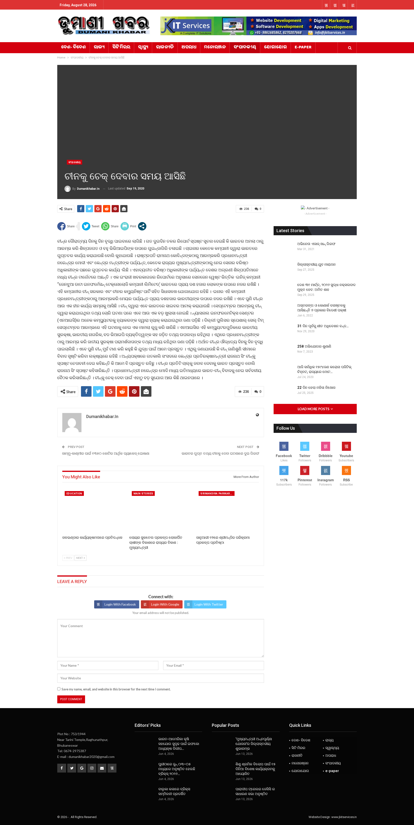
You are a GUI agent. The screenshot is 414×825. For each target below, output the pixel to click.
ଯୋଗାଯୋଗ (275, 47)
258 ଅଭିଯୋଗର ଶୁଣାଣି (314, 346)
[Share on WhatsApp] (110, 226)
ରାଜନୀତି (165, 47)
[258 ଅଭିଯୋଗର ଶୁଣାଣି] (284, 351)
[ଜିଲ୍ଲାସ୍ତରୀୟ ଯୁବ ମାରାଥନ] (284, 269)
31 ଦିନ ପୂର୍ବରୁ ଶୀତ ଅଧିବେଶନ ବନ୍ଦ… (323, 326)
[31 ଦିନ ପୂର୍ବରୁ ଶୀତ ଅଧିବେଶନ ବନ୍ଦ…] (284, 331)
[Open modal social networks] (142, 226)
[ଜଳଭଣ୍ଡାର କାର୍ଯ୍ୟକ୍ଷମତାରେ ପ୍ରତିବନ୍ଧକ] (93, 511)
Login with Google (165, 604)
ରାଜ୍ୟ (99, 47)
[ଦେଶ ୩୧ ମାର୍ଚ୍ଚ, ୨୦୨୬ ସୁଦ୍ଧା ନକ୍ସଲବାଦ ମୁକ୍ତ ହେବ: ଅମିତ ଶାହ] (284, 290)
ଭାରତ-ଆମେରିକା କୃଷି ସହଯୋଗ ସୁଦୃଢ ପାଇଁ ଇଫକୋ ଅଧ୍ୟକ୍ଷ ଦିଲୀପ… (178, 744)
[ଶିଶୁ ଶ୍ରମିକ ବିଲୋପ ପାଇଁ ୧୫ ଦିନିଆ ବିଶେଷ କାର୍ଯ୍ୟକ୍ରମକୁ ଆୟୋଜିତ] (222, 769)
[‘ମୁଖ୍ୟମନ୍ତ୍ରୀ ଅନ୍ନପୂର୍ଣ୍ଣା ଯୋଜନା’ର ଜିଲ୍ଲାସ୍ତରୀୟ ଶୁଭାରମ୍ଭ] (222, 744)
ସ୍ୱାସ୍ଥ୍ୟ (143, 47)
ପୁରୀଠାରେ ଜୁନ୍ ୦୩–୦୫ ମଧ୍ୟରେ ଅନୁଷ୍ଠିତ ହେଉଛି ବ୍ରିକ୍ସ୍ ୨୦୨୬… (176, 769)
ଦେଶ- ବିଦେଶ (73, 47)
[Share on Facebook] (66, 226)
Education (74, 493)
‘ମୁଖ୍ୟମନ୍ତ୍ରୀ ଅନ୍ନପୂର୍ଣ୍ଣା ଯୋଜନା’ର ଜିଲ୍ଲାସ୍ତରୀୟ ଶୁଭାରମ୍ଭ (254, 744)
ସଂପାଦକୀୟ (245, 47)
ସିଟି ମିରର (121, 47)
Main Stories (143, 493)
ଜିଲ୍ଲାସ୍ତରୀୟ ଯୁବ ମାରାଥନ (316, 264)
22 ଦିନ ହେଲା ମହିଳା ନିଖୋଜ (316, 387)
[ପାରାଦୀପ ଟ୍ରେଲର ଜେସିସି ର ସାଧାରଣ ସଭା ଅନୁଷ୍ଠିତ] (222, 794)
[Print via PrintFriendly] (128, 226)
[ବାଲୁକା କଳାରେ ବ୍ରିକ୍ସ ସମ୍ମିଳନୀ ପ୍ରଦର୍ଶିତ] (145, 794)
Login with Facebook (120, 604)
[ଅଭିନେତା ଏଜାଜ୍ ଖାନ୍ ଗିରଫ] (284, 249)
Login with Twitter (209, 604)
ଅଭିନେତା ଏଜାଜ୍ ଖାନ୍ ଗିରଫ (316, 244)
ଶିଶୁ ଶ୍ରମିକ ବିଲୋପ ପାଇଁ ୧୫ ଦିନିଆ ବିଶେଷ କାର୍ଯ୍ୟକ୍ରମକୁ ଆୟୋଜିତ (256, 769)
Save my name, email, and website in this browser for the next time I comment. (116, 689)
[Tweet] (90, 226)
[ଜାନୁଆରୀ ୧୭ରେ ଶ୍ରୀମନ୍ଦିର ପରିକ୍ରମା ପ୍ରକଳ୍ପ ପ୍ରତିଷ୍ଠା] (227, 511)
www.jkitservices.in (344, 817)
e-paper (303, 47)
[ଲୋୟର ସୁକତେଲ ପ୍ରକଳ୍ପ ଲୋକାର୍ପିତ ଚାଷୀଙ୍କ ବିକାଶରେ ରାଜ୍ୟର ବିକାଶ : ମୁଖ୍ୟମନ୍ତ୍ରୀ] (160, 511)
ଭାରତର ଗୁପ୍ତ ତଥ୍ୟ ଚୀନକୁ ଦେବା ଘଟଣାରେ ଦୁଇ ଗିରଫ (220, 453)
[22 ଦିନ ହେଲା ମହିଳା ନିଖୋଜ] (284, 393)
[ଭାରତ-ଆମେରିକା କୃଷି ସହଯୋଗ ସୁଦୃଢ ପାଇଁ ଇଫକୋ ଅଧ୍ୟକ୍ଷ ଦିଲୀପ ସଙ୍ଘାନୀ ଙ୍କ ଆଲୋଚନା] (145, 744)
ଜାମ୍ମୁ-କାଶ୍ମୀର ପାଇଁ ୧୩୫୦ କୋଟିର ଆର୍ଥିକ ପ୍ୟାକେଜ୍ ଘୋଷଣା (105, 453)
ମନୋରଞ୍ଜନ (215, 47)
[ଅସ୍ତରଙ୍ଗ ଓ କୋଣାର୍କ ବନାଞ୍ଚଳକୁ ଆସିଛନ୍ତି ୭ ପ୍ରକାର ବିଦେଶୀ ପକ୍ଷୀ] (284, 310)
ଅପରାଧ (189, 47)
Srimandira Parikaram (217, 493)
